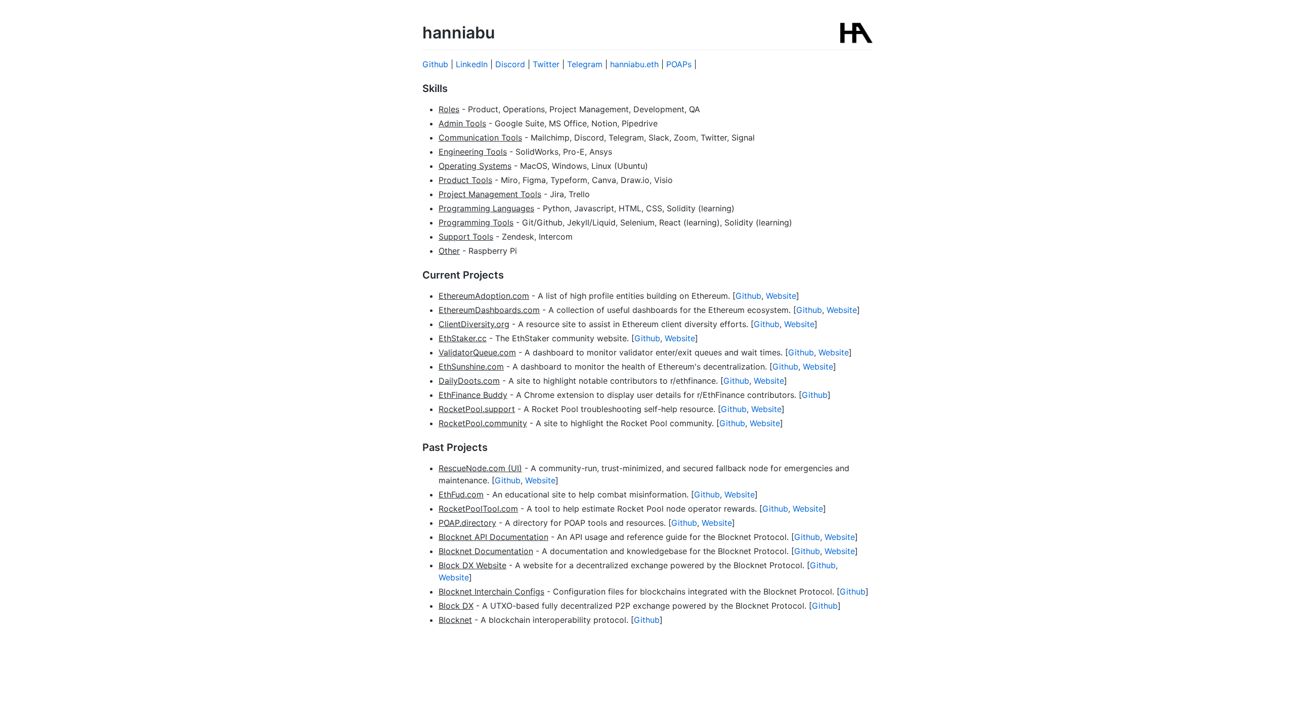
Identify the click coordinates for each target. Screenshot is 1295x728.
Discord (510, 64)
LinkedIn (472, 64)
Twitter (546, 64)
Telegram (584, 64)
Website (781, 296)
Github (435, 64)
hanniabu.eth (634, 64)
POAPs (679, 64)
